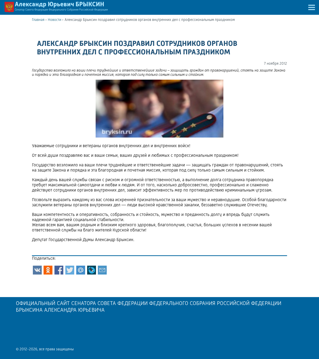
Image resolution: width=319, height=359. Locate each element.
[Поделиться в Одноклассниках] (48, 270)
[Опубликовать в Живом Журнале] (91, 270)
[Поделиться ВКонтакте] (37, 270)
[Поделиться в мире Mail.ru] (80, 270)
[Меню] (311, 7)
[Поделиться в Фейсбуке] (58, 270)
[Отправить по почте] (102, 270)
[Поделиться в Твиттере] (69, 270)
